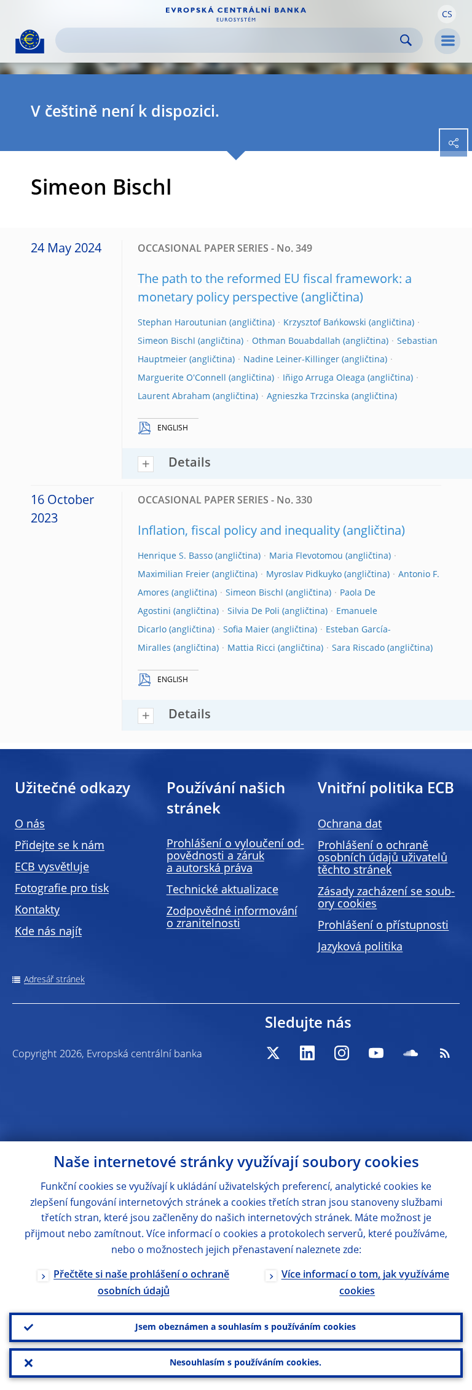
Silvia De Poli (253, 611)
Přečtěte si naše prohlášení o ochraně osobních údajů (141, 1283)
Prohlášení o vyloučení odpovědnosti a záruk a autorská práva (235, 856)
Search (406, 40)
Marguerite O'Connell (182, 378)
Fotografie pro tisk (62, 889)
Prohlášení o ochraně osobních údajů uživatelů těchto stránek (382, 858)
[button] (447, 14)
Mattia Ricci (251, 648)
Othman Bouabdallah (296, 341)
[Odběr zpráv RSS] (445, 1053)
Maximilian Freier (174, 574)
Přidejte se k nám (59, 846)
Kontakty (37, 910)
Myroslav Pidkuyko (304, 574)
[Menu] (447, 41)
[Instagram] (341, 1053)
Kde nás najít (48, 932)
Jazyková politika (360, 947)
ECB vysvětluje (52, 867)
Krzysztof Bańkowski (324, 323)
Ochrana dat (350, 824)
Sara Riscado (358, 648)
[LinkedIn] (307, 1053)
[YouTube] (376, 1053)
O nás (30, 824)
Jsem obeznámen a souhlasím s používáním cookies (245, 1327)
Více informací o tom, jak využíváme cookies (365, 1283)
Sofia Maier (246, 630)
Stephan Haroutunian (182, 323)
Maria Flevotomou (306, 556)
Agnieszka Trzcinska (308, 396)
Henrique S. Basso (175, 556)
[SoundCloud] (410, 1053)
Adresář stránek (54, 980)
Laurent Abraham (174, 396)
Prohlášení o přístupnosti (383, 925)
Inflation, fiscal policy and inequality (239, 532)
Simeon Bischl (166, 341)
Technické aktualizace (222, 890)
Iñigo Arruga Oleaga (324, 378)
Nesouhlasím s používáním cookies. (245, 1363)
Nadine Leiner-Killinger (291, 359)
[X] (273, 1053)
